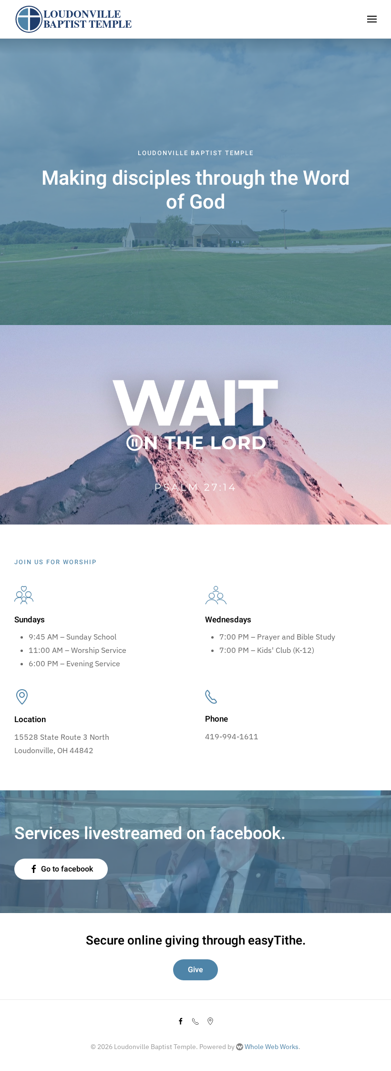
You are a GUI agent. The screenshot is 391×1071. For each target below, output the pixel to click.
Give (195, 970)
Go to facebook (67, 869)
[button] (372, 19)
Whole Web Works (270, 1046)
